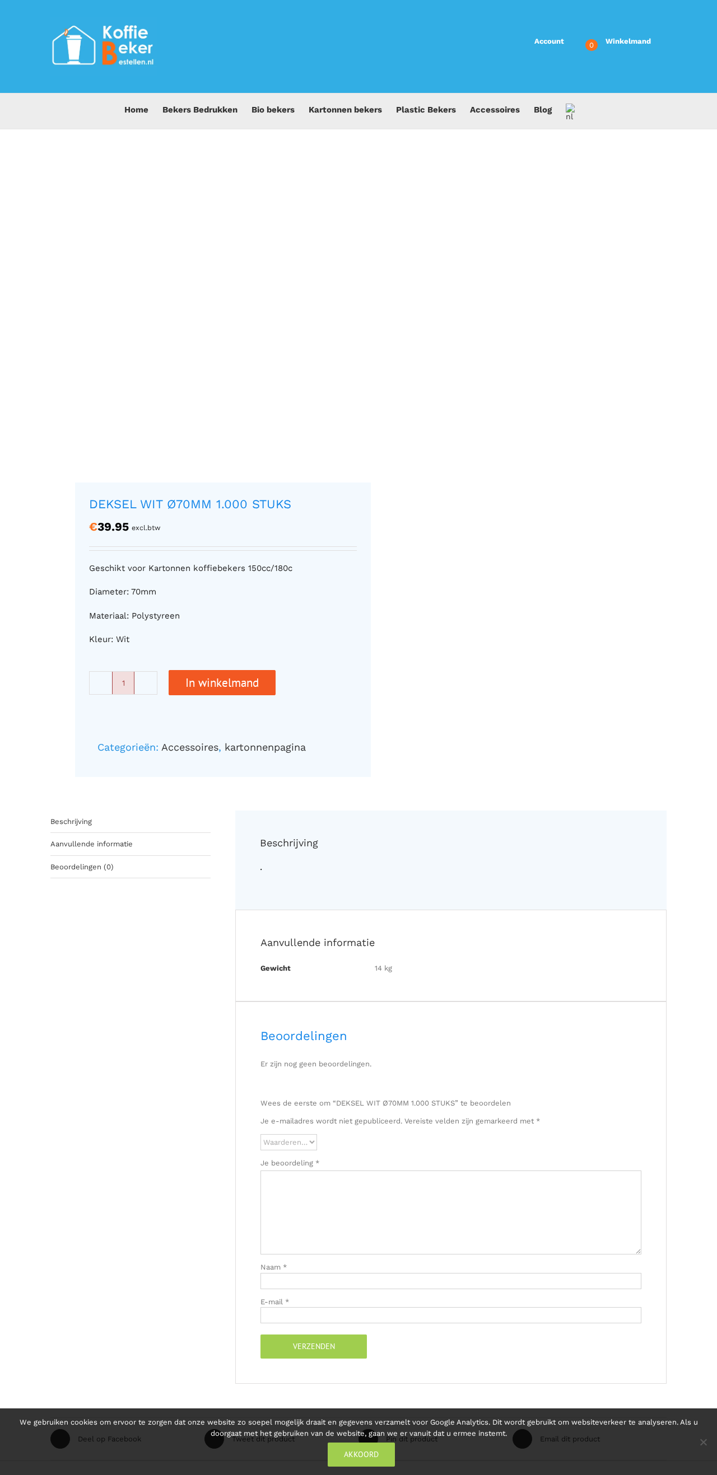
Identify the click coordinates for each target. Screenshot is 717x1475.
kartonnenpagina (265, 747)
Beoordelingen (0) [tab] (82, 867)
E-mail (274, 1302)
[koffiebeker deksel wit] (198, 315)
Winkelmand (628, 41)
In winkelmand (222, 682)
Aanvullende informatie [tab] (91, 844)
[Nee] (703, 1442)
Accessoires (189, 747)
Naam (273, 1267)
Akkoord (361, 1454)
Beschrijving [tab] (71, 821)
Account (549, 41)
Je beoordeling (289, 1163)
